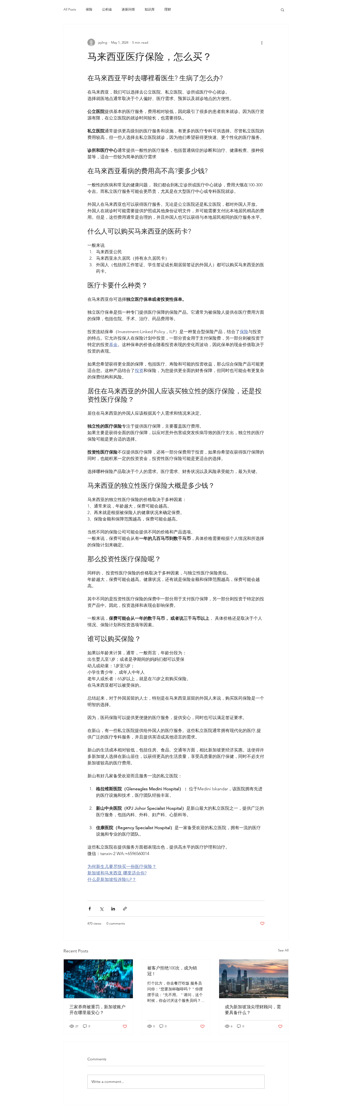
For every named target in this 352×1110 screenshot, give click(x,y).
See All (283, 950)
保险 (89, 9)
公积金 (107, 9)
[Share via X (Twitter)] (101, 908)
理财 (167, 9)
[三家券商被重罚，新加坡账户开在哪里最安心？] (98, 978)
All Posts (69, 9)
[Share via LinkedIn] (113, 908)
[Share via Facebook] (89, 908)
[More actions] (262, 42)
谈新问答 (128, 9)
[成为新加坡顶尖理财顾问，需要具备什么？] (253, 978)
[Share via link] (125, 908)
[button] (282, 10)
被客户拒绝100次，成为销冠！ (172, 970)
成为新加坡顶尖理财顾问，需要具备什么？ (253, 1009)
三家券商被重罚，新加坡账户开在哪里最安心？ (97, 1009)
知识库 (150, 9)
